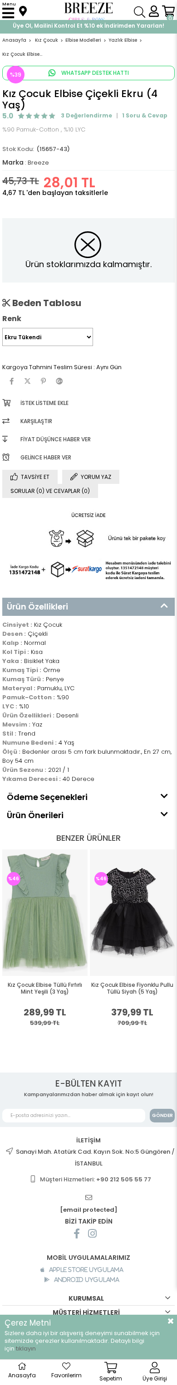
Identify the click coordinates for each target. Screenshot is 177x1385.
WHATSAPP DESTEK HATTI (94, 73)
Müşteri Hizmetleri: (95, 1179)
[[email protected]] (88, 1198)
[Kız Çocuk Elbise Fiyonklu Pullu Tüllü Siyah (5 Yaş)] (132, 912)
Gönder (162, 1115)
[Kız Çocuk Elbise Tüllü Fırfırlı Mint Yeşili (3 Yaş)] (45, 912)
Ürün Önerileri (35, 815)
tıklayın (26, 1348)
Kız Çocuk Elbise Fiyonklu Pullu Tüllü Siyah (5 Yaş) (132, 988)
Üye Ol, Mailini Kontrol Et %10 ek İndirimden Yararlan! (88, 25)
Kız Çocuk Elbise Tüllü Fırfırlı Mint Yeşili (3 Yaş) (45, 988)
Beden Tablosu (45, 302)
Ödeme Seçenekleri (47, 797)
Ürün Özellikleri (37, 606)
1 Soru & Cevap (144, 115)
